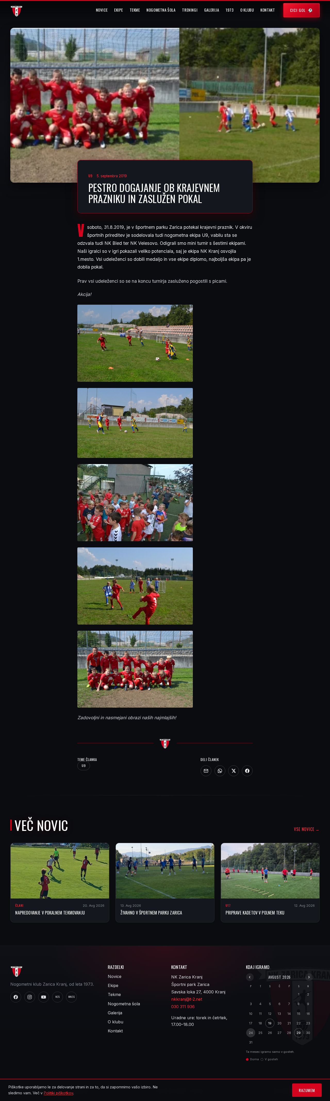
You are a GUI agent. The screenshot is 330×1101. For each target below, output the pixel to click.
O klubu (247, 10)
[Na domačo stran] (165, 743)
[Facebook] (247, 770)
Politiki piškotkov (58, 1093)
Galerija (211, 10)
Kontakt (267, 10)
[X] (233, 770)
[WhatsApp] (219, 770)
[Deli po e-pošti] (206, 770)
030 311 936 (183, 1006)
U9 (84, 765)
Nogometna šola (161, 10)
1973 (230, 10)
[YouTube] (43, 997)
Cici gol (298, 10)
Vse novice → (307, 829)
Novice (102, 10)
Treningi (189, 10)
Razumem (307, 1090)
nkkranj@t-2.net (186, 999)
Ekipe (118, 10)
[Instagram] (29, 997)
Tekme (135, 10)
